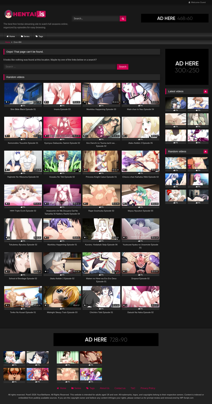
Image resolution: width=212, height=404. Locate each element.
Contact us (120, 388)
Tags (41, 36)
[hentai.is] (25, 14)
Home (12, 36)
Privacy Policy (148, 388)
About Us (104, 388)
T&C (133, 388)
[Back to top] (203, 395)
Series (26, 36)
